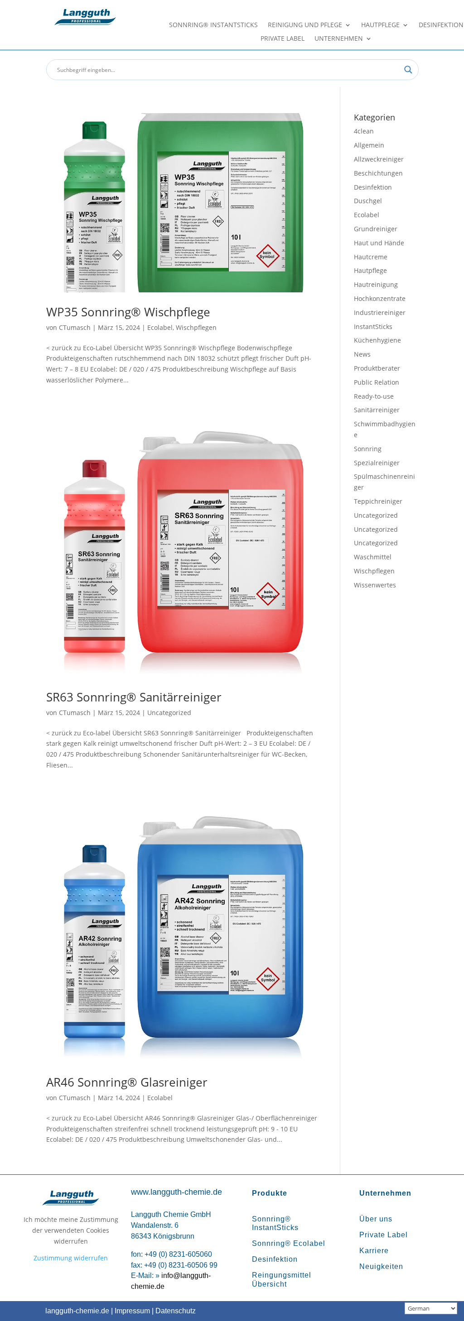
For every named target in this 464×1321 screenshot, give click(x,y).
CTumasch (75, 327)
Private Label (282, 39)
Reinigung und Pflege (305, 25)
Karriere (374, 1250)
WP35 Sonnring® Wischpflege (128, 312)
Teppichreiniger (378, 501)
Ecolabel (160, 327)
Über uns (375, 1219)
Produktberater (377, 368)
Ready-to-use (374, 396)
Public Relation (376, 382)
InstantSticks (373, 326)
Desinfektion (441, 25)
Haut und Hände (379, 242)
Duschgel (368, 200)
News (362, 354)
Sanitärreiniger (377, 409)
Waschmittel (373, 557)
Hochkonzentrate (380, 298)
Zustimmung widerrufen (71, 1258)
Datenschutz (175, 1311)
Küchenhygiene (377, 340)
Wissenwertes (375, 585)
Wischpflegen (196, 327)
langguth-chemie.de (77, 1311)
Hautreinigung (376, 284)
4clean (364, 131)
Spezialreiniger (377, 462)
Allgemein (369, 145)
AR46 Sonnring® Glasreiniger (127, 1082)
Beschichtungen (378, 173)
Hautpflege (380, 25)
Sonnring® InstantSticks (213, 25)
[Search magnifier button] (408, 69)
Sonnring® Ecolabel (288, 1243)
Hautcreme (370, 257)
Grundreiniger (375, 228)
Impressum (132, 1311)
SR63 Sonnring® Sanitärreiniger (134, 697)
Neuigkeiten (381, 1266)
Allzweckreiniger (379, 159)
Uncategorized (169, 712)
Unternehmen (338, 39)
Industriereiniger (380, 312)
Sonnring (368, 448)
